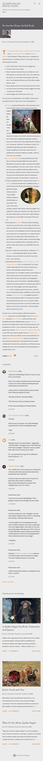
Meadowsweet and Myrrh (15, 338)
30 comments (14, 711)
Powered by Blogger (23, 755)
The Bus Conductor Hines (23, 553)
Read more (36, 651)
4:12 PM (11, 409)
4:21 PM (11, 577)
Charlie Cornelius (14, 466)
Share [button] (36, 356)
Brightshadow (13, 371)
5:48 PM (11, 460)
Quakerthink (33, 333)
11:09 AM (11, 504)
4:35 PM (11, 433)
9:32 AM (11, 489)
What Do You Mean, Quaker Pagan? (19, 722)
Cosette (5, 316)
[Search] (34, 3)
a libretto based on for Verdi (27, 330)
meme (10, 356)
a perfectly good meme (18, 54)
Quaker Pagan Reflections (11, 4)
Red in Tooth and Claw (13, 689)
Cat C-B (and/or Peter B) (16, 415)
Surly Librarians (17, 319)
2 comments (13, 651)
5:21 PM (11, 561)
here (20, 456)
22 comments (14, 744)
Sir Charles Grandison (13, 158)
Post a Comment (8, 582)
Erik (9, 440)
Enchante (33, 321)
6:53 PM (11, 544)
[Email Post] (15, 356)
